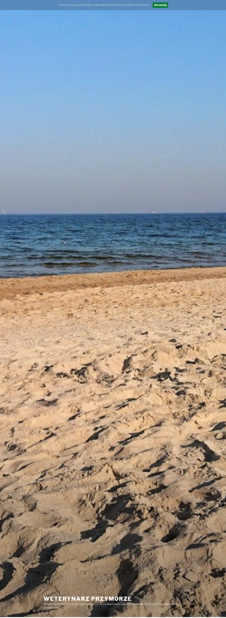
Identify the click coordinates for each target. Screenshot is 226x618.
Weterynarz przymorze (88, 598)
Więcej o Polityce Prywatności (132, 5)
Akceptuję (160, 5)
